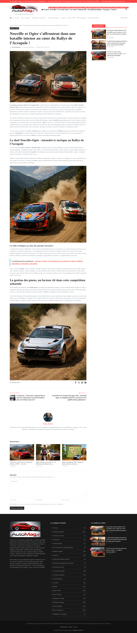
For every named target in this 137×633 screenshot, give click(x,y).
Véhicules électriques (53, 17)
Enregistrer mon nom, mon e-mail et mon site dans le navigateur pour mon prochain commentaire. (37, 504)
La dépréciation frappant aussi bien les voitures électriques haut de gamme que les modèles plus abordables (117, 42)
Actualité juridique (94, 9)
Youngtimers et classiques (38, 17)
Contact (114, 9)
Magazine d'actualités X (78, 630)
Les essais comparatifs (78, 9)
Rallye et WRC (71, 17)
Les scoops (16, 17)
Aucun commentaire (29, 47)
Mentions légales (64, 627)
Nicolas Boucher (16, 47)
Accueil (12, 25)
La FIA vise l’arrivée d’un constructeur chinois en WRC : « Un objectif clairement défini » (116, 53)
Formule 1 (63, 17)
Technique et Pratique (93, 17)
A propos (106, 9)
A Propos (70, 627)
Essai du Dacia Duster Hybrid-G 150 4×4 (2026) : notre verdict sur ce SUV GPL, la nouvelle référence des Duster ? (116, 528)
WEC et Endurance (81, 17)
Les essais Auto (63, 9)
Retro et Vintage (25, 17)
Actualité (53, 9)
